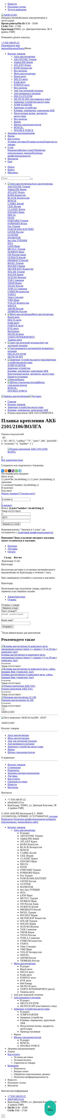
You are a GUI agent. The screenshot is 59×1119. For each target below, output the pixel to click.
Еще (10, 161)
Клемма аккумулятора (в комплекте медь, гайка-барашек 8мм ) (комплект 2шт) (27, 676)
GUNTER (13, 234)
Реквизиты (13, 150)
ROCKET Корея (16, 266)
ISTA (10, 243)
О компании (14, 767)
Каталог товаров (16, 53)
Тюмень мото (15, 339)
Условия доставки (17, 141)
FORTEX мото (22, 85)
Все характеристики (12, 460)
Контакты (13, 158)
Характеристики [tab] (16, 596)
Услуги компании (17, 9)
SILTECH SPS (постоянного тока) (32, 99)
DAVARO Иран (16, 212)
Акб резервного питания (27, 93)
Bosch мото (20, 76)
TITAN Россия (15, 286)
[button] (21, 48)
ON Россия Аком (17, 254)
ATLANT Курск (22, 65)
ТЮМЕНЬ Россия (17, 311)
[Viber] (13, 470)
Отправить (8, 626)
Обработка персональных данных (26, 151)
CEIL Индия (14, 206)
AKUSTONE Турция (25, 59)
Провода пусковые (18, 376)
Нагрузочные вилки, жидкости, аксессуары (31, 373)
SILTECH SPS (15, 356)
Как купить (14, 138)
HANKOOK (14, 237)
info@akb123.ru (16, 1099)
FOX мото (13, 328)
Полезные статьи (17, 6)
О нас (11, 147)
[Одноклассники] (6, 470)
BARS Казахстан (23, 68)
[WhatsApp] (16, 470)
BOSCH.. (19, 127)
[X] (9, 470)
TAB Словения (16, 280)
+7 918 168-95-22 (10, 42)
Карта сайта (31, 822)
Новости (12, 4)
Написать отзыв (10, 608)
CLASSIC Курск (16, 209)
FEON (11, 217)
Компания (13, 1065)
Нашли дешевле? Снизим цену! (18, 493)
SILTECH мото (16, 334)
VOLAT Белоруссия (18, 303)
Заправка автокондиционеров (23, 773)
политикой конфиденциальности (35, 532)
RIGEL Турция (15, 263)
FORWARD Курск (17, 223)
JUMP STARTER (23, 104)
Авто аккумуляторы (24, 56)
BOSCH (12, 200)
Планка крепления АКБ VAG (17, 688)
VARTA (12, 294)
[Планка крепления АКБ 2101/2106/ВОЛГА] (29, 452)
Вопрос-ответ (26, 150)
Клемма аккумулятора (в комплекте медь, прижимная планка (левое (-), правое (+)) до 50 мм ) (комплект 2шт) (29, 657)
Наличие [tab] (12, 546)
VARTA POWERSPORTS (21, 337)
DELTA (12, 215)
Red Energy (14, 331)
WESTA (12, 305)
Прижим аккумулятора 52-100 (17, 700)
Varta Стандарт (15, 297)
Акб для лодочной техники (28, 90)
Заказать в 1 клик (11, 524)
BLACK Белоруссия (18, 198)
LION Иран (14, 246)
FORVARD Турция (18, 220)
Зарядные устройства (25, 107)
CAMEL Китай (16, 203)
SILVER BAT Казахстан (20, 268)
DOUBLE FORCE (23, 130)
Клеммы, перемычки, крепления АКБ (34, 110)
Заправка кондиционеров (21, 133)
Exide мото (19, 82)
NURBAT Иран (16, 251)
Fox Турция (14, 226)
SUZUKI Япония (17, 277)
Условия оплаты (35, 141)
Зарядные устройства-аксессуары (32, 102)
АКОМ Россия (15, 308)
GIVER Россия (15, 232)
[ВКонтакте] (2, 470)
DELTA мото (21, 79)
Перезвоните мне (10, 45)
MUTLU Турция (16, 249)
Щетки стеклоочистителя (27, 124)
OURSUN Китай (17, 257)
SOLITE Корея (15, 274)
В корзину (6, 505)
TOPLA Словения (17, 288)
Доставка (12, 776)
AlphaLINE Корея (23, 62)
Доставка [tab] (12, 548)
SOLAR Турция (16, 271)
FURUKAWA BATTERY (21, 229)
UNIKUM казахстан (18, 291)
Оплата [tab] (11, 551)
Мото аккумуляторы (25, 73)
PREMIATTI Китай (18, 260)
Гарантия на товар (17, 781)
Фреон (17, 121)
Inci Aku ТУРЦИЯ (17, 240)
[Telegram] (20, 470)
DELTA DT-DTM (23, 96)
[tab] (12, 599)
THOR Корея (15, 283)
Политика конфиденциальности (25, 154)
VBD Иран (13, 300)
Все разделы (20, 70)
